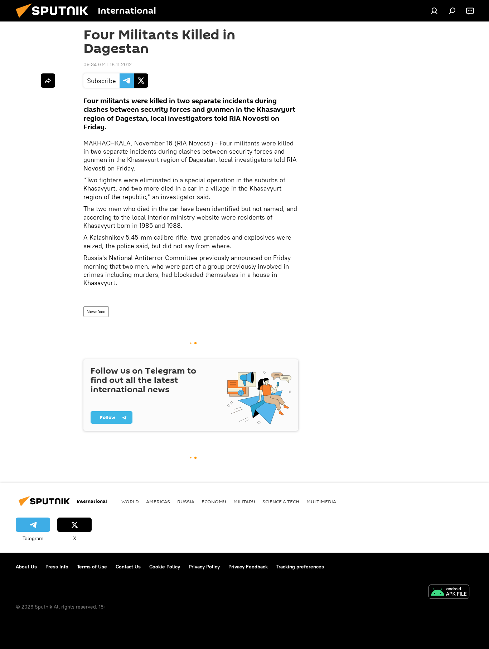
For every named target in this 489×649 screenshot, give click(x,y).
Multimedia (321, 501)
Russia (185, 501)
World (130, 501)
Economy (214, 501)
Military (244, 501)
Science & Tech (280, 501)
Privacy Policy (204, 566)
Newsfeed (96, 311)
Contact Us (128, 566)
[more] (48, 80)
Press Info (56, 566)
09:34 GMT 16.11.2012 (107, 64)
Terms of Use (92, 566)
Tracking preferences (300, 566)
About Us (26, 566)
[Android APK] (449, 593)
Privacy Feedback (248, 566)
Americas (158, 501)
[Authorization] (434, 11)
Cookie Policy (164, 566)
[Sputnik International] (55, 19)
